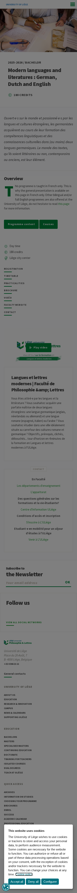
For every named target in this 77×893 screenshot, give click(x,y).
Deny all (33, 881)
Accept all (16, 881)
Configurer (50, 881)
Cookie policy (24, 874)
